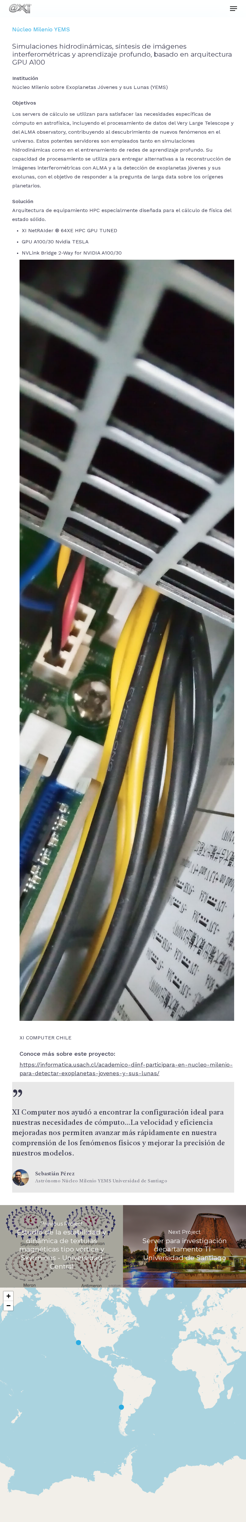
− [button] (8, 1306)
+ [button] (8, 1296)
